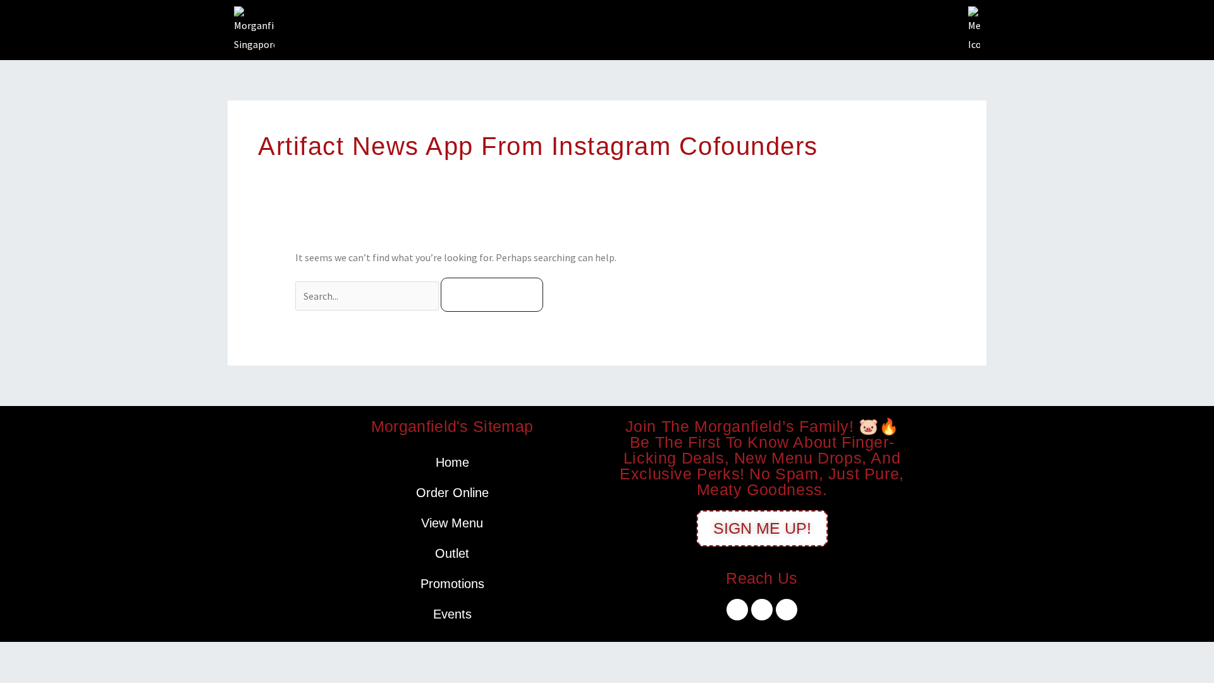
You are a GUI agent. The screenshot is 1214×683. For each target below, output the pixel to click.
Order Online (452, 493)
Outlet (452, 553)
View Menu (452, 523)
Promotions (452, 584)
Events (452, 614)
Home (452, 462)
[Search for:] (368, 296)
